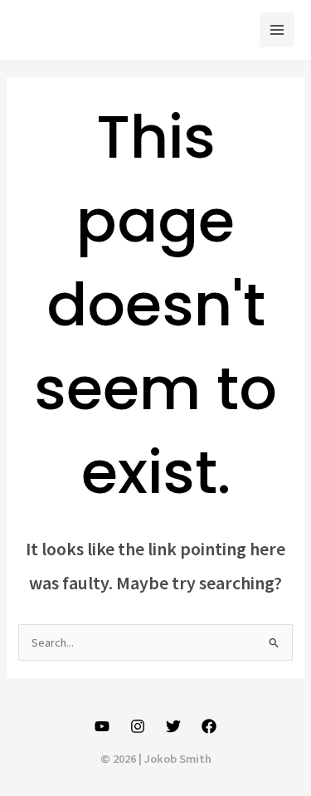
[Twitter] (173, 726)
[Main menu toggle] (277, 29)
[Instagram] (137, 726)
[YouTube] (102, 726)
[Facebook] (209, 726)
